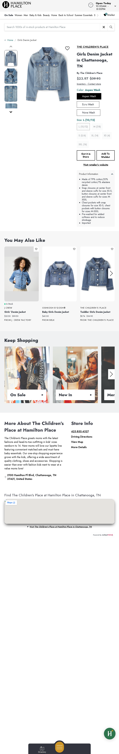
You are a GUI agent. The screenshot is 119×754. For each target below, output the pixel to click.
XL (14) (94, 135)
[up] (10, 46)
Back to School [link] (65, 15)
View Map (77, 442)
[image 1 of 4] (10, 58)
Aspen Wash (89, 96)
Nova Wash (88, 112)
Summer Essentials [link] (84, 15)
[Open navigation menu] (59, 747)
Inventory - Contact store (89, 84)
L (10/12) (83, 126)
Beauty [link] (46, 15)
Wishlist (111, 15)
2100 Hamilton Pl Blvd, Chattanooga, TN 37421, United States (31, 477)
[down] (10, 112)
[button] (105, 5)
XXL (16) (83, 144)
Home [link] (54, 15)
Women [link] (18, 15)
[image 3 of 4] (10, 94)
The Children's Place (93, 47)
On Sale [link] (8, 15)
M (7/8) (97, 126)
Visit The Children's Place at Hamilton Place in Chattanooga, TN (61, 526)
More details (79, 447)
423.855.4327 (80, 431)
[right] (97, 15)
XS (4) (107, 135)
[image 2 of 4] (10, 76)
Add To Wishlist (105, 155)
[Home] (45, 5)
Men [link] (26, 15)
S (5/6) (82, 135)
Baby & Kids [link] (35, 15)
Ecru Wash (88, 104)
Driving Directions (81, 437)
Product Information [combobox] (88, 174)
